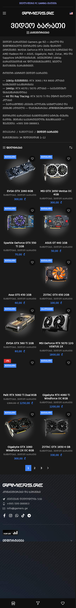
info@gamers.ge (17, 508)
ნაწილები (26, 131)
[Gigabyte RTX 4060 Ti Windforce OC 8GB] (56, 375)
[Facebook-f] (4, 515)
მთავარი (9, 131)
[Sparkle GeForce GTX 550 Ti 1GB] (20, 223)
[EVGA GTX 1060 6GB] (20, 171)
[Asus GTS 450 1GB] (20, 275)
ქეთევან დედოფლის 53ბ (24, 499)
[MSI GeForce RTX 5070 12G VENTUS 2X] (56, 323)
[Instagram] (10, 515)
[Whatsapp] (17, 515)
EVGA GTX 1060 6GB (20, 191)
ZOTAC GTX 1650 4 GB (56, 446)
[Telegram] (29, 515)
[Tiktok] (23, 515)
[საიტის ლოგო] (38, 13)
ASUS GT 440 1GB (56, 242)
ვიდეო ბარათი (26, 195)
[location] (38, 566)
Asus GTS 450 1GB (19, 294)
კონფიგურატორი (60, 108)
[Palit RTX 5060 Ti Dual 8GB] (20, 375)
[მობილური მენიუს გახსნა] (4, 13)
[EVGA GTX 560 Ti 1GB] (20, 323)
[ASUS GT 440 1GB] (56, 223)
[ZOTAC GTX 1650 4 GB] (56, 427)
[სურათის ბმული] (23, 485)
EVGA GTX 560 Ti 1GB (20, 343)
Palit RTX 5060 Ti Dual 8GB (20, 395)
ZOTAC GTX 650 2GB (56, 294)
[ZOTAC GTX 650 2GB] (56, 275)
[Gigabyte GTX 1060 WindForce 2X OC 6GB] (20, 427)
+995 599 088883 (18, 503)
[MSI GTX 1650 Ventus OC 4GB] (56, 171)
